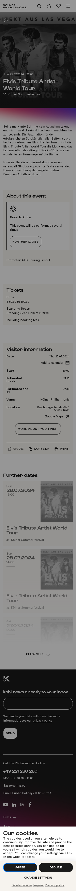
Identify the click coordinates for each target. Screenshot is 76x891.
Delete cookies (22, 885)
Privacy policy (54, 885)
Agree (20, 867)
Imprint (38, 885)
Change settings (38, 877)
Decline (56, 867)
